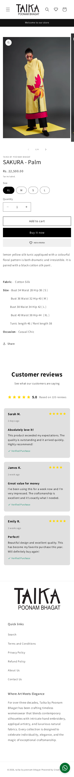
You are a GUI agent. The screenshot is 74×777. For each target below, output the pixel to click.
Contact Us (15, 679)
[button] (8, 9)
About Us (14, 670)
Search (12, 634)
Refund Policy (16, 661)
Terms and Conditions (22, 643)
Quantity (8, 199)
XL (8, 190)
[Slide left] (28, 149)
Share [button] (11, 343)
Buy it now (37, 232)
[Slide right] (45, 149)
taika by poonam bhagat (28, 769)
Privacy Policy (16, 652)
